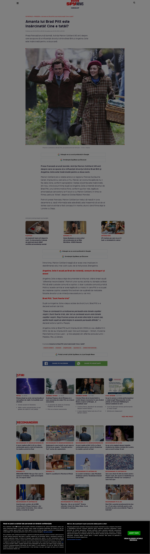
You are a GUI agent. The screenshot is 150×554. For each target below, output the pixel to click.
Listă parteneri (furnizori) (74, 539)
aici (62, 542)
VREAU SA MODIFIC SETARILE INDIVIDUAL (133, 539)
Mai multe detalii (47, 532)
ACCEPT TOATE (134, 533)
